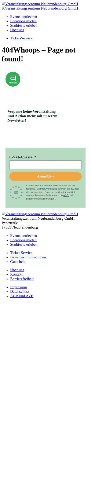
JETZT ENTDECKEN (45, 447)
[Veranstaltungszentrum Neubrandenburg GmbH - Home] (40, 214)
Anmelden (45, 176)
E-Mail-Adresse (21, 157)
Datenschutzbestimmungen (40, 198)
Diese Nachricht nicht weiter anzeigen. (45, 475)
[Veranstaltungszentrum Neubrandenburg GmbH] (40, 4)
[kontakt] (13, 89)
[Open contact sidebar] (13, 89)
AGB (66, 195)
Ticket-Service (21, 38)
